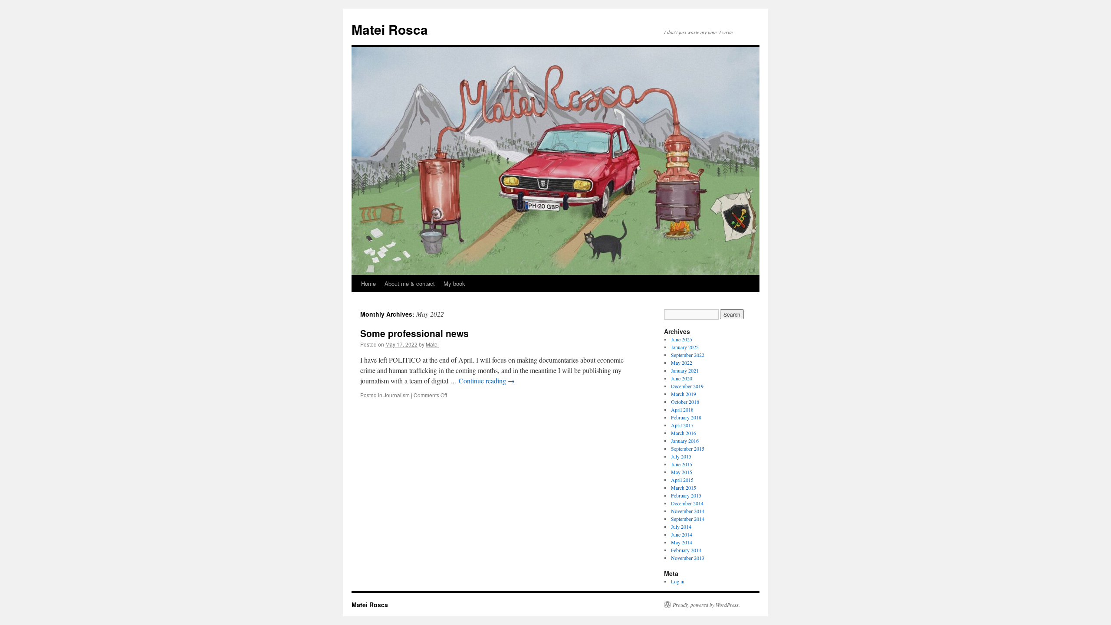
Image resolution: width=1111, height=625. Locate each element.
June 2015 (681, 464)
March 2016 (683, 432)
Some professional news (414, 333)
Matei (432, 344)
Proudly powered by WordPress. (706, 604)
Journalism (397, 395)
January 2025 (685, 347)
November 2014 (687, 510)
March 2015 (683, 487)
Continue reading (487, 380)
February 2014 (686, 549)
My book (454, 283)
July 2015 (681, 456)
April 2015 (682, 479)
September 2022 (687, 354)
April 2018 (682, 409)
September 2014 (687, 518)
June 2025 (681, 339)
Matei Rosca (390, 29)
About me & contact (410, 283)
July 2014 (681, 526)
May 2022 (681, 362)
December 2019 (687, 386)
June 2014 (681, 534)
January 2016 (685, 440)
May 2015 (681, 471)
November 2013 (687, 557)
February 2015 (686, 495)
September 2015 (687, 448)
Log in (677, 581)
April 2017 (682, 425)
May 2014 (681, 542)
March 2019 (683, 393)
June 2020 (681, 378)
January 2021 (685, 370)
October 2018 (685, 401)
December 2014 (687, 503)
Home (368, 283)
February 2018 (686, 417)
